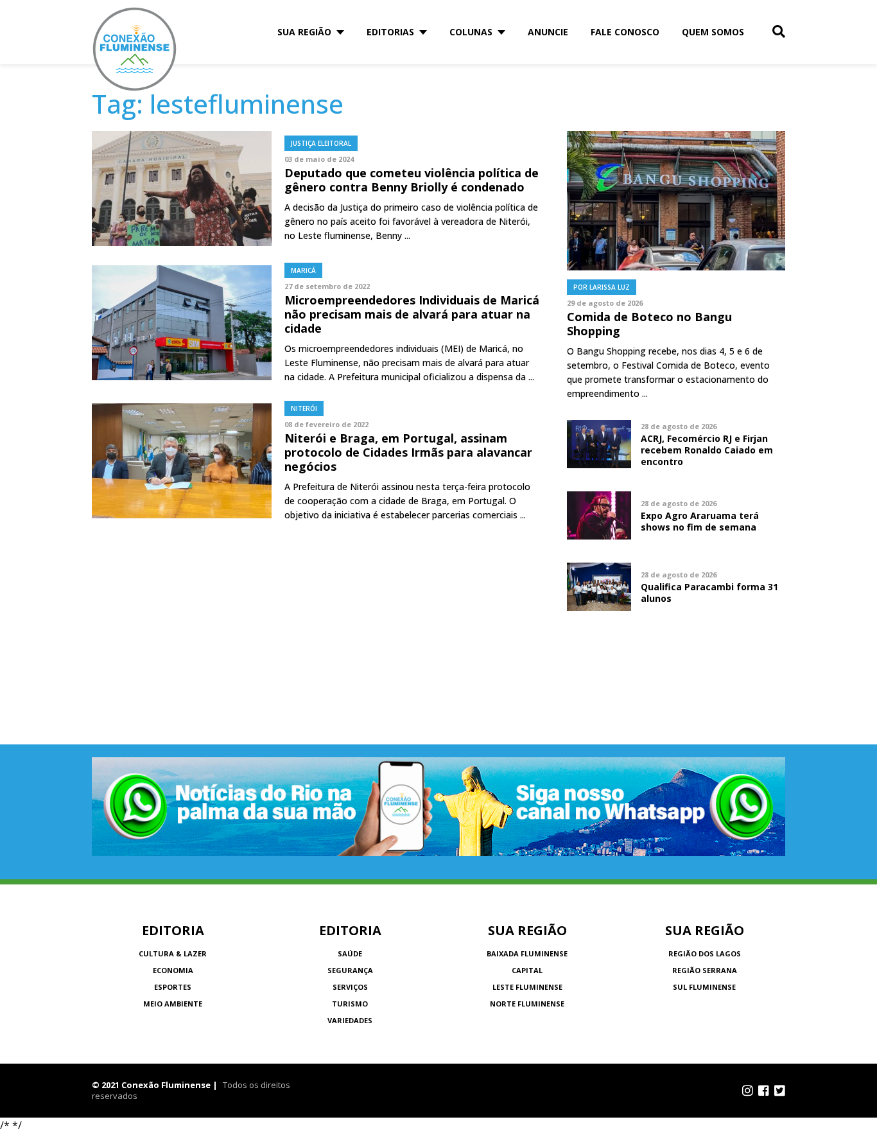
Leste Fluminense (527, 987)
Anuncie (548, 32)
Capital (527, 970)
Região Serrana (704, 970)
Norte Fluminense (527, 1003)
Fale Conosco (625, 32)
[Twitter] (779, 1090)
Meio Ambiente (172, 1003)
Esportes (172, 987)
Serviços (350, 987)
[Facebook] (763, 1090)
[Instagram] (747, 1090)
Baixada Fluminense (527, 953)
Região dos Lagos (704, 953)
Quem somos (713, 32)
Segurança (350, 970)
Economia (173, 970)
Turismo (350, 1003)
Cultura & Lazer (173, 953)
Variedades (349, 1020)
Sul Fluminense (704, 987)
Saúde (350, 953)
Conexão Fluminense (135, 49)
